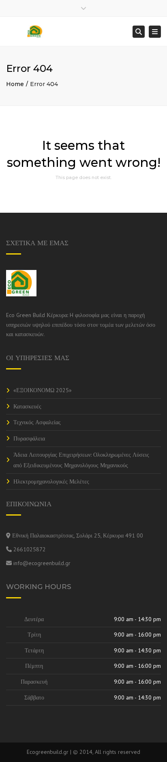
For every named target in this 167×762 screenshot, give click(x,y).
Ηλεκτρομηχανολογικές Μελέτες (51, 481)
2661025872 (29, 549)
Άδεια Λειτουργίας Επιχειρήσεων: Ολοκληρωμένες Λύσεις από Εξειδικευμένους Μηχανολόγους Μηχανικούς (81, 460)
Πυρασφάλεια (29, 438)
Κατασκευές (27, 406)
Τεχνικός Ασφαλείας (37, 422)
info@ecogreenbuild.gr (42, 563)
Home (15, 84)
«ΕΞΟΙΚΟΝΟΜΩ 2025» (42, 390)
